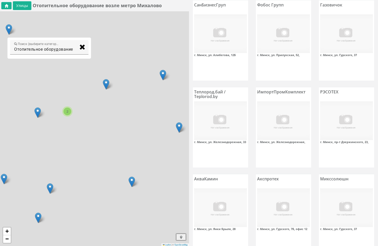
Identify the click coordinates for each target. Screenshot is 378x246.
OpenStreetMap (181, 244)
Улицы (22, 5)
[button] (4, 179)
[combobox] (44, 49)
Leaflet (168, 244)
